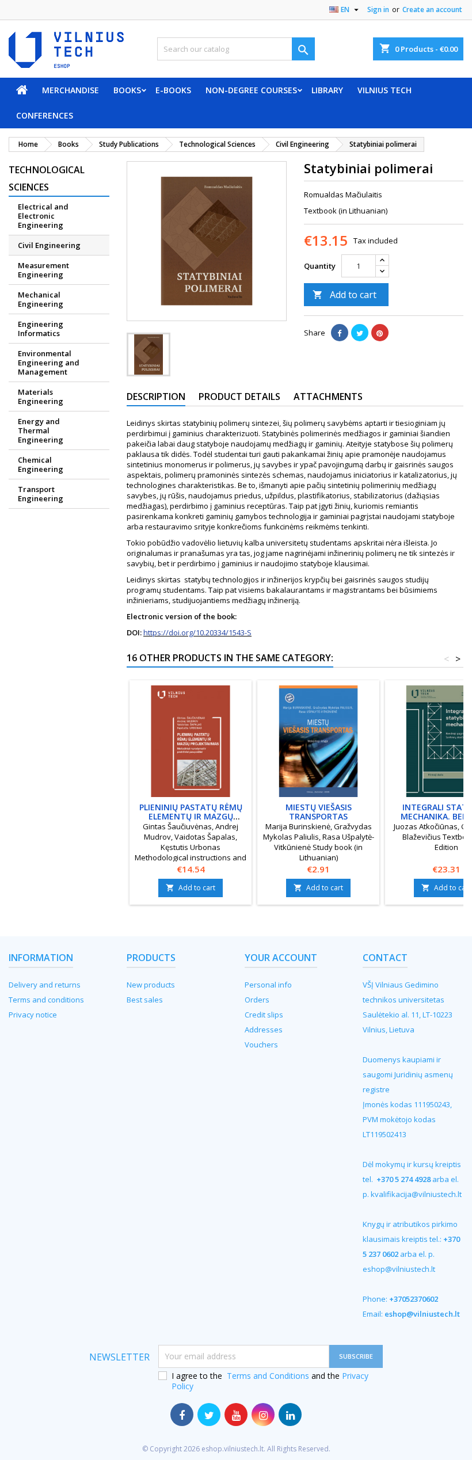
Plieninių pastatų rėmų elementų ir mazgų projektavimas (190, 816)
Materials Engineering (40, 396)
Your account (281, 957)
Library (327, 90)
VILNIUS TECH (384, 90)
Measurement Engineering (43, 270)
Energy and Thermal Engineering (40, 430)
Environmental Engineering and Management (48, 362)
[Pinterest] (380, 332)
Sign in (378, 9)
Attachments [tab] (328, 396)
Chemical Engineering (40, 464)
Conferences (44, 115)
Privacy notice (33, 1014)
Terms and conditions (46, 999)
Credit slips (264, 1014)
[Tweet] (359, 332)
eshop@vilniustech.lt (399, 1269)
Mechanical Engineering (40, 299)
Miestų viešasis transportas (319, 812)
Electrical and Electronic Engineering (43, 215)
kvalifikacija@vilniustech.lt (416, 1194)
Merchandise (70, 90)
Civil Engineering (49, 245)
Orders (257, 999)
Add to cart (344, 294)
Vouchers (261, 1044)
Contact (385, 957)
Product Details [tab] (239, 396)
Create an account (432, 9)
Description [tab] (156, 396)
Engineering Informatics (40, 328)
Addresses (264, 1029)
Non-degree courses (251, 90)
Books (127, 90)
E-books (173, 90)
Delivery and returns (45, 984)
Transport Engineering (40, 494)
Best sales (145, 999)
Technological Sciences (47, 178)
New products (151, 984)
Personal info (268, 984)
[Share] (339, 332)
